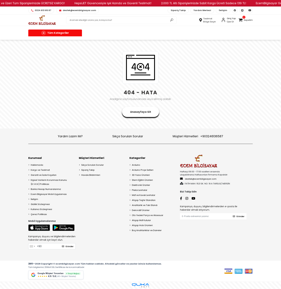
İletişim (223, 10)
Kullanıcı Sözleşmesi (41, 209)
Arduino (136, 164)
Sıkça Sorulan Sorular (127, 136)
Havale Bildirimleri (90, 175)
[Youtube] (250, 10)
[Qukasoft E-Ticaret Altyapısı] (140, 285)
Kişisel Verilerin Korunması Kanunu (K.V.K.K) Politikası (49, 182)
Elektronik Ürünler (141, 185)
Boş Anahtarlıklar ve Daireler (147, 230)
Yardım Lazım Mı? (70, 136)
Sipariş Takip (178, 10)
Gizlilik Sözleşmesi (40, 204)
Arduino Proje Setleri (142, 170)
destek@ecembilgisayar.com (200, 178)
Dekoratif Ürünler (141, 210)
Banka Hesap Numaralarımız (46, 189)
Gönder (69, 246)
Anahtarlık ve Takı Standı (144, 205)
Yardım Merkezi (202, 10)
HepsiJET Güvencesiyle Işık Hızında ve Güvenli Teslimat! (112, 3)
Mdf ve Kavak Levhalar (143, 195)
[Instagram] (242, 10)
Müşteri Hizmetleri (198, 136)
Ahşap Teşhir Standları (143, 200)
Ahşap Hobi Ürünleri (142, 225)
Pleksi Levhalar (139, 190)
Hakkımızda (37, 164)
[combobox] (32, 246)
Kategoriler (137, 158)
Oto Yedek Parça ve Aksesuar (147, 215)
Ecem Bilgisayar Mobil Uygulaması (49, 194)
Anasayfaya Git (140, 112)
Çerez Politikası (39, 214)
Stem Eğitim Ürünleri (142, 180)
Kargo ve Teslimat (40, 170)
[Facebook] (235, 10)
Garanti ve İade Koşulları (43, 175)
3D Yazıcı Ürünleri (141, 175)
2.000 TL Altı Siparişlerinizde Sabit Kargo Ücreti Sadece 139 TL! (203, 3)
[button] (245, 20)
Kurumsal (35, 158)
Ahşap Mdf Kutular (141, 220)
